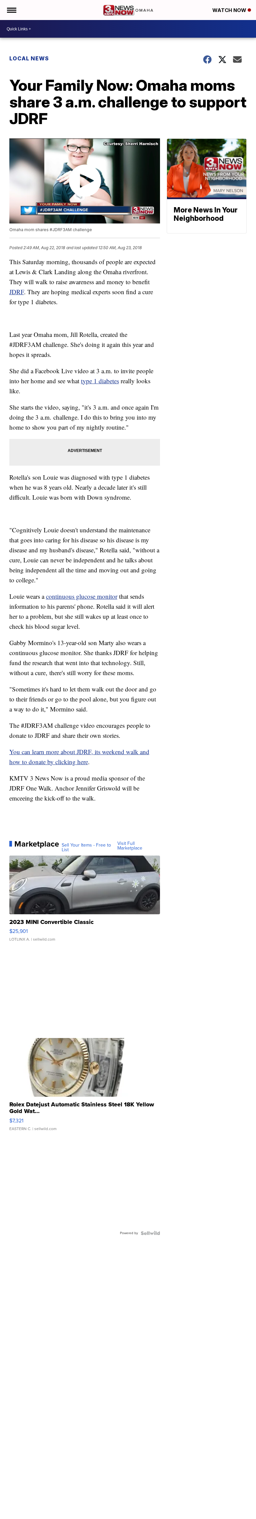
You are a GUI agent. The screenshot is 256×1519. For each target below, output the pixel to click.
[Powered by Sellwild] (150, 1233)
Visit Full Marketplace (129, 846)
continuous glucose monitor (81, 596)
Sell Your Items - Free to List (86, 847)
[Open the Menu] (11, 10)
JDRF (16, 292)
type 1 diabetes (100, 381)
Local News (29, 58)
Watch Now (230, 10)
